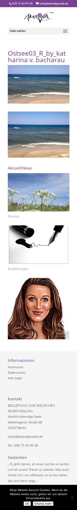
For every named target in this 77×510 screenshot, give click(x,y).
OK (27, 503)
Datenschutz (17, 372)
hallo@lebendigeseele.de (25, 436)
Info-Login (15, 378)
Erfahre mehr (43, 503)
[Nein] (72, 497)
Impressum (15, 367)
